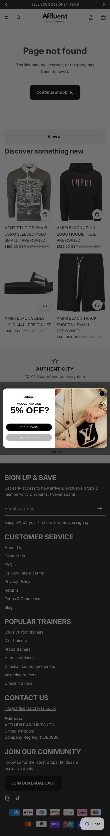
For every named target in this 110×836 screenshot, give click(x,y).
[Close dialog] (102, 393)
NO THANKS (29, 437)
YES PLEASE (29, 427)
